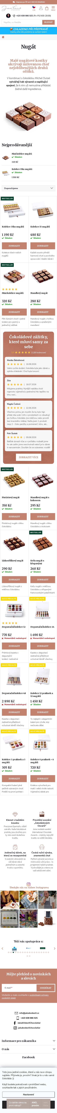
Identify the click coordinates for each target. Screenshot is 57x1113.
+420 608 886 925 (24, 15)
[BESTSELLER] (14, 210)
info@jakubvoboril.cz (29, 1013)
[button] (8, 952)
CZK (33, 10)
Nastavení (28, 1094)
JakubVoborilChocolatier (29, 1023)
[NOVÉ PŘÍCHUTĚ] (14, 610)
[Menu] (53, 8)
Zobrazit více (28, 457)
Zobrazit (14, 246)
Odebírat (45, 988)
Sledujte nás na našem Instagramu (29, 887)
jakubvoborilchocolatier (29, 1027)
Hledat (48, 22)
